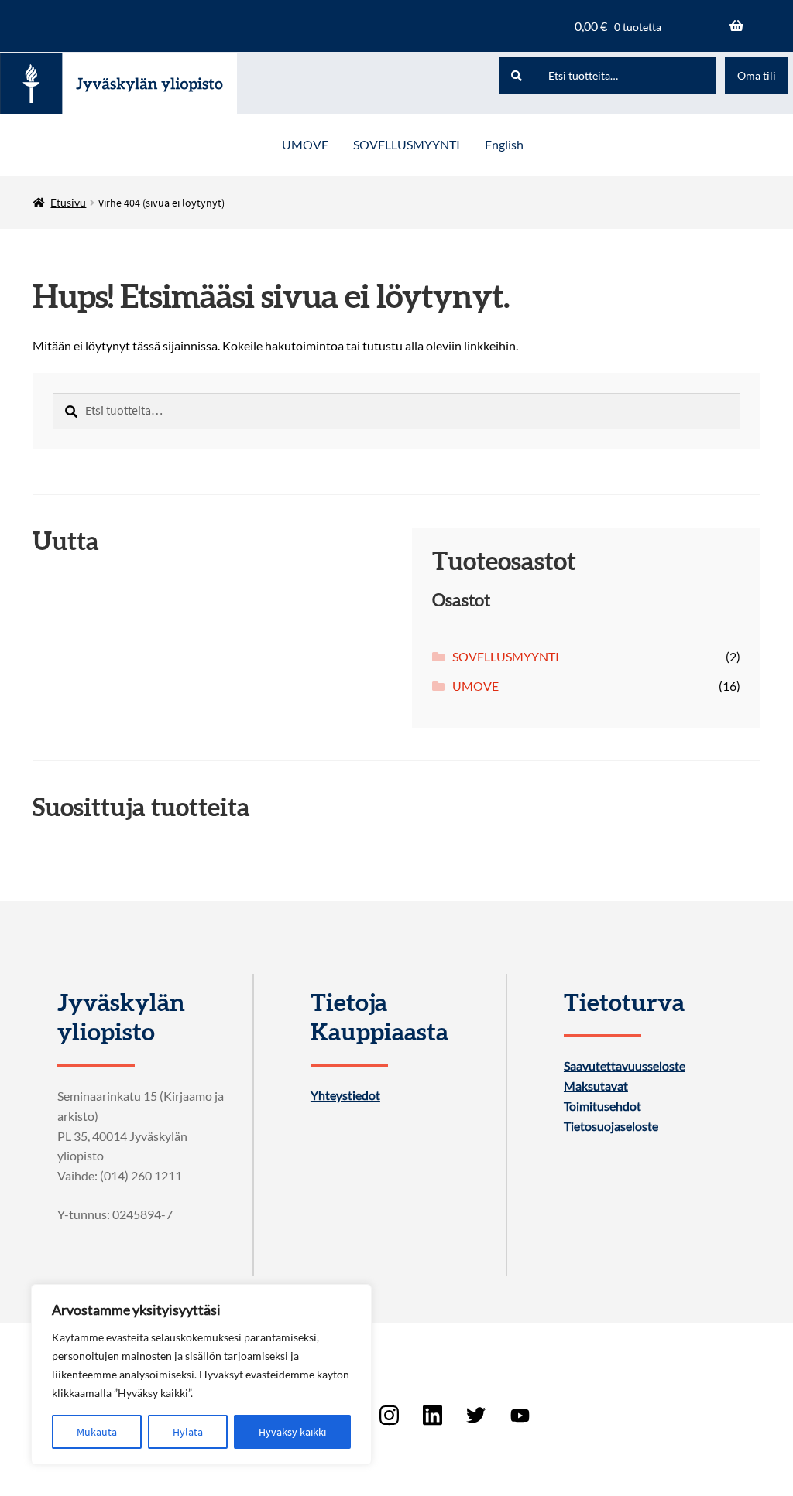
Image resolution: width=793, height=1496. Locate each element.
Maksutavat (596, 1086)
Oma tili (756, 75)
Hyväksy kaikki (292, 1432)
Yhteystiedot (345, 1095)
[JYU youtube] (519, 1415)
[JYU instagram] (388, 1415)
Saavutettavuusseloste (624, 1066)
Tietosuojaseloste (611, 1126)
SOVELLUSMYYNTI (406, 144)
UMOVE (305, 144)
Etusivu (68, 202)
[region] (201, 1374)
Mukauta (97, 1432)
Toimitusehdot (602, 1106)
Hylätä (188, 1432)
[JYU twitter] (476, 1415)
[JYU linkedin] (433, 1415)
